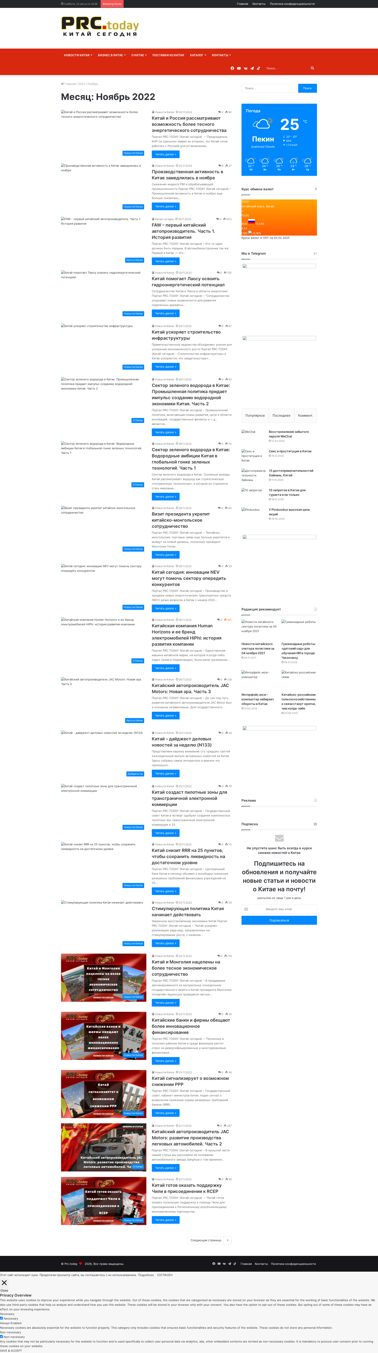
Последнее (281, 415)
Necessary (11, 1318)
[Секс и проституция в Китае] (254, 457)
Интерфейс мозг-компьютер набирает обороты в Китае (258, 699)
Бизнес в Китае (110, 55)
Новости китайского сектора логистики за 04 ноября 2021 (258, 648)
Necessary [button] (7, 1314)
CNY (266, 237)
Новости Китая (76, 55)
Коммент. (305, 415)
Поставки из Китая (168, 55)
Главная (242, 3)
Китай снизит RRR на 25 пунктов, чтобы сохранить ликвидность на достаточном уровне (188, 856)
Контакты (259, 3)
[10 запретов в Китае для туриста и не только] (254, 496)
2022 (81, 84)
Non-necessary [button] (10, 1332)
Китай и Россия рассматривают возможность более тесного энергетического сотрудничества (189, 124)
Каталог (196, 55)
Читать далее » (165, 154)
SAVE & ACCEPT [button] (11, 1350)
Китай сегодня (164, 219)
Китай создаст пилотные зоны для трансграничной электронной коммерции (189, 798)
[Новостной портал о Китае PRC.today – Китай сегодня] (101, 28)
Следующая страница (206, 1240)
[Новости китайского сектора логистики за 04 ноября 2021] (259, 630)
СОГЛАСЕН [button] (165, 1275)
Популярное (255, 415)
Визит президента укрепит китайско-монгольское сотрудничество (181, 520)
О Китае (137, 55)
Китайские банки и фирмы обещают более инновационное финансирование (191, 1026)
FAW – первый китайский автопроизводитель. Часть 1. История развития (183, 231)
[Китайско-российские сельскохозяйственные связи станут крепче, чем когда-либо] (299, 680)
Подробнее (146, 1275)
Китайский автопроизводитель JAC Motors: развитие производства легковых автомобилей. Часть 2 (190, 1138)
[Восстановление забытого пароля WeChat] (254, 438)
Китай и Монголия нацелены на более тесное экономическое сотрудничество (186, 968)
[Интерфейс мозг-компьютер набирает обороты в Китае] (259, 680)
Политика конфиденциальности (292, 3)
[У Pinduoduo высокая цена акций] (254, 515)
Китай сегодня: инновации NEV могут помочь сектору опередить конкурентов (189, 578)
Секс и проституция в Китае (290, 451)
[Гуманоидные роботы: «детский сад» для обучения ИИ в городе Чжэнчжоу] (299, 630)
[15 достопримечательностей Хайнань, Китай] (254, 476)
